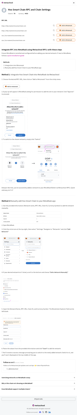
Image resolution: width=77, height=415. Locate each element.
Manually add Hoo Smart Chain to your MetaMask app (23, 68)
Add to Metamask (67, 25)
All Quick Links (38, 399)
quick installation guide (16, 56)
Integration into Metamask (14, 65)
